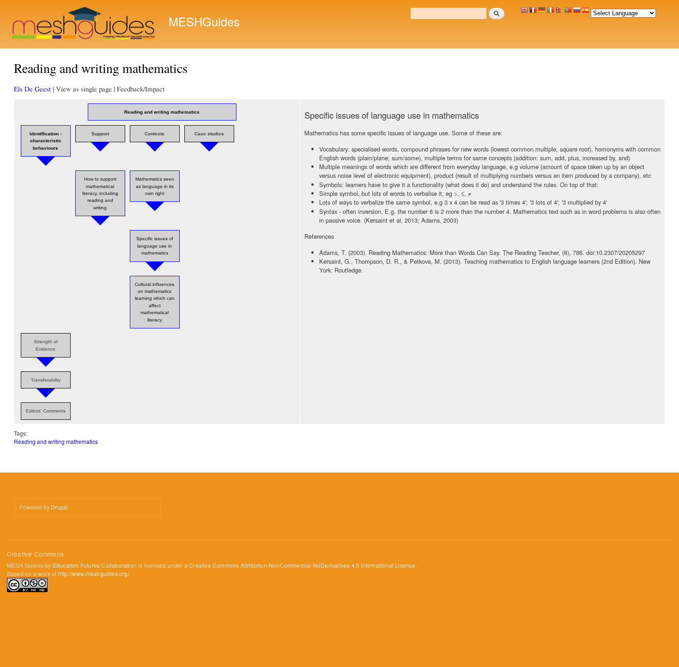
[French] (533, 12)
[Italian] (550, 12)
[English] (524, 12)
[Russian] (577, 12)
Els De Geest (32, 88)
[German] (542, 12)
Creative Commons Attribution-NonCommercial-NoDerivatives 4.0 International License (302, 565)
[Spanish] (585, 12)
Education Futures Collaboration (95, 565)
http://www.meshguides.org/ (93, 573)
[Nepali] (559, 12)
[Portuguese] (568, 12)
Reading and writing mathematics (56, 441)
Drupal (59, 507)
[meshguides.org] (84, 24)
